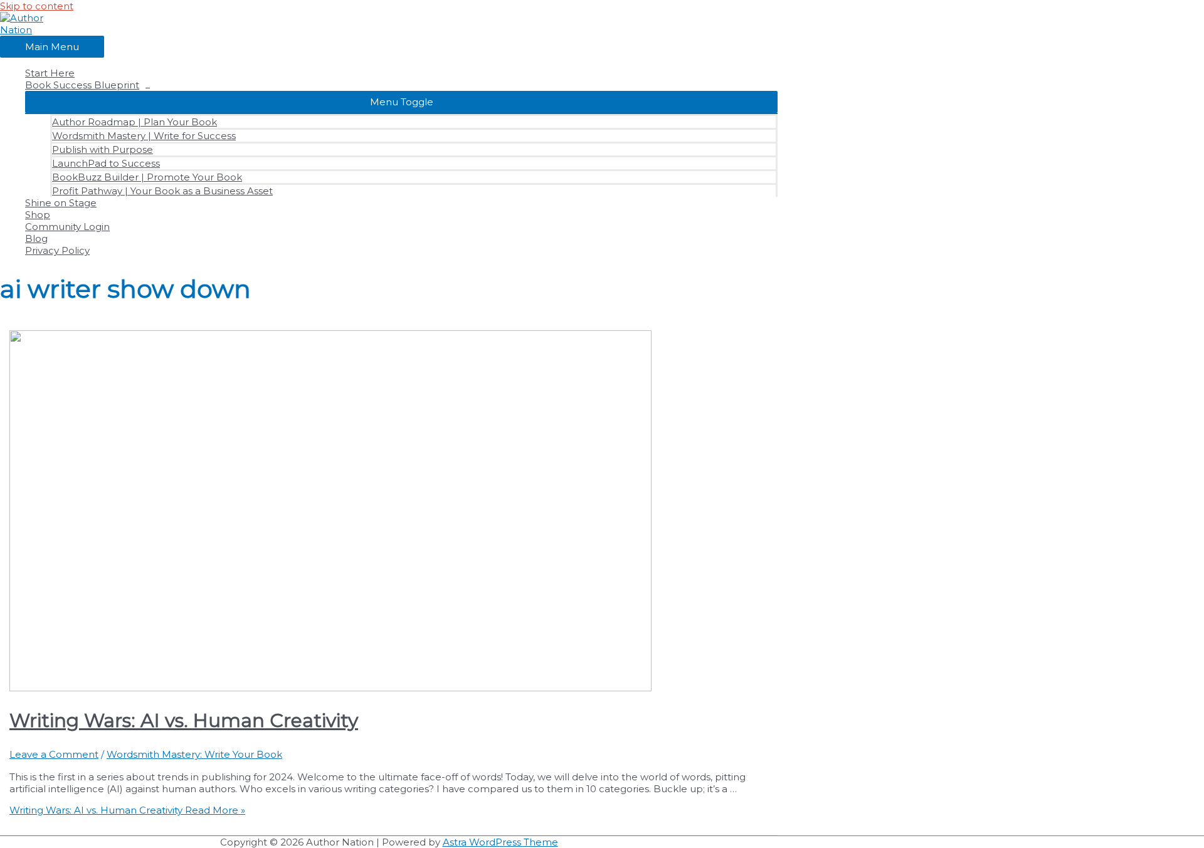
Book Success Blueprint (82, 85)
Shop (37, 215)
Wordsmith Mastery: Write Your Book (194, 754)
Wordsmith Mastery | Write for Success (144, 136)
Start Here (50, 73)
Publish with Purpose (102, 149)
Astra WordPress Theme (500, 842)
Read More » (127, 810)
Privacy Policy (57, 250)
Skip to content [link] (36, 6)
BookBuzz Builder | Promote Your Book (147, 177)
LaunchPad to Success (106, 163)
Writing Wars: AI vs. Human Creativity (183, 720)
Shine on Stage (61, 203)
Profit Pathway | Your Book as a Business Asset (162, 191)
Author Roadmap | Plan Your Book (134, 122)
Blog (36, 238)
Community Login (67, 227)
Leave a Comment (53, 754)
